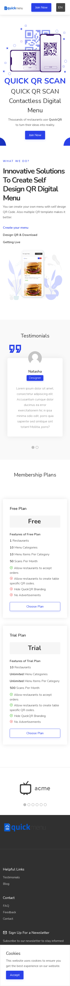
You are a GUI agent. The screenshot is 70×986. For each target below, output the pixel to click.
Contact (8, 919)
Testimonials (11, 877)
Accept (15, 975)
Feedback (9, 912)
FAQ (6, 906)
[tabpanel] (35, 390)
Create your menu (15, 228)
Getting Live (11, 242)
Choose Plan (35, 606)
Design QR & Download (20, 235)
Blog (6, 884)
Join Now (41, 7)
